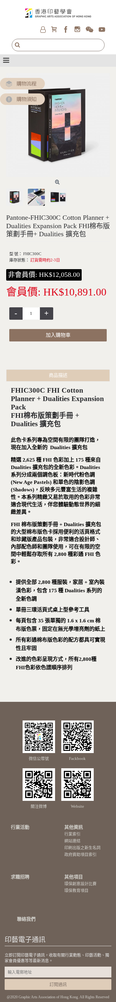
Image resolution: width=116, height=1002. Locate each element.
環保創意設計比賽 (80, 883)
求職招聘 (20, 876)
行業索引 (72, 834)
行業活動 (20, 827)
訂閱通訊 (58, 984)
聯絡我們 (26, 919)
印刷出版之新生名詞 (82, 847)
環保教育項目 (76, 890)
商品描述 (58, 375)
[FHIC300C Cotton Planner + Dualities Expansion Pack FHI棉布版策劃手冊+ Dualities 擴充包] (58, 125)
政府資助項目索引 (80, 854)
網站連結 (72, 840)
